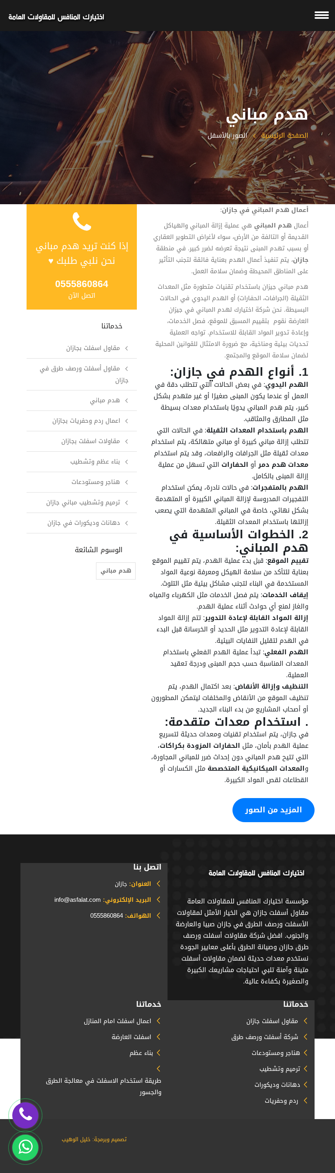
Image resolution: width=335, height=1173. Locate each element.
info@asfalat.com (77, 899)
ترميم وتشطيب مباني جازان (83, 502)
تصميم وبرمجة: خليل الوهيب (94, 1139)
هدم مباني (105, 400)
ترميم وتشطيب (279, 1069)
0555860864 (106, 915)
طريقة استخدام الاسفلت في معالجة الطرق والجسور (103, 1086)
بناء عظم (141, 1053)
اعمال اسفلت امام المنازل (117, 1021)
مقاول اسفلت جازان (272, 1021)
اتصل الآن (82, 295)
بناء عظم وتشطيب (95, 461)
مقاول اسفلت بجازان (93, 348)
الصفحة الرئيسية (283, 135)
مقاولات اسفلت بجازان (90, 441)
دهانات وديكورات (277, 1084)
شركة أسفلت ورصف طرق (264, 1037)
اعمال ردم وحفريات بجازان (86, 420)
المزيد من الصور (273, 810)
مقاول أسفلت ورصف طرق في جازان (84, 374)
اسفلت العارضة (131, 1037)
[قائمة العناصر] (57, 17)
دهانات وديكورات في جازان (83, 523)
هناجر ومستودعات (95, 482)
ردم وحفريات (281, 1100)
